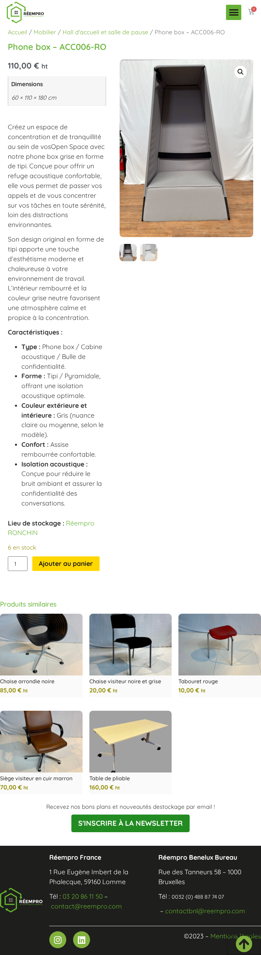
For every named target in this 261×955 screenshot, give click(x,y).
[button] (233, 12)
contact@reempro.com (86, 906)
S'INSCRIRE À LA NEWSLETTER (130, 823)
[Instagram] (57, 939)
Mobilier (45, 32)
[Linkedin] (81, 939)
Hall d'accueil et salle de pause (105, 32)
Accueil (17, 32)
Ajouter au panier (66, 563)
